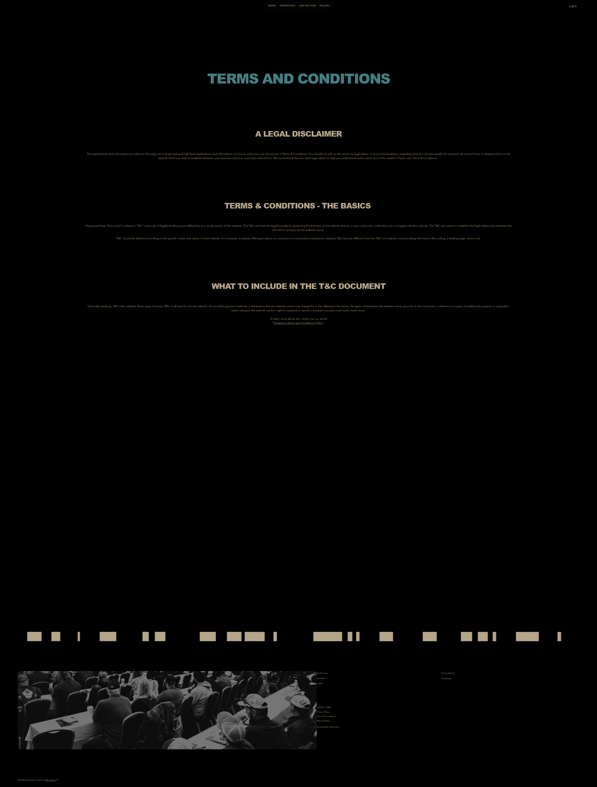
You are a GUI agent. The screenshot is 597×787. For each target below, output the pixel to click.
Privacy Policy (323, 711)
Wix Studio (50, 780)
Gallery (320, 683)
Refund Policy (323, 720)
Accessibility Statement (328, 726)
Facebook (446, 678)
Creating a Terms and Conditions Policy (298, 323)
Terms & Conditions (326, 716)
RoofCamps (322, 673)
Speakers (321, 678)
